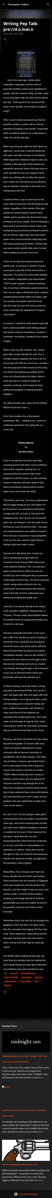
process (38, 977)
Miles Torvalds (11, 977)
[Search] (48, 4)
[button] (5, 39)
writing (7, 985)
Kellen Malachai (29, 973)
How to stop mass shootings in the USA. (20, 1164)
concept (14, 973)
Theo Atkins (25, 981)
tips (36, 981)
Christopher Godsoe (18, 4)
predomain (26, 977)
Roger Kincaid (10, 981)
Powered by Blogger (27, 1194)
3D (5, 973)
